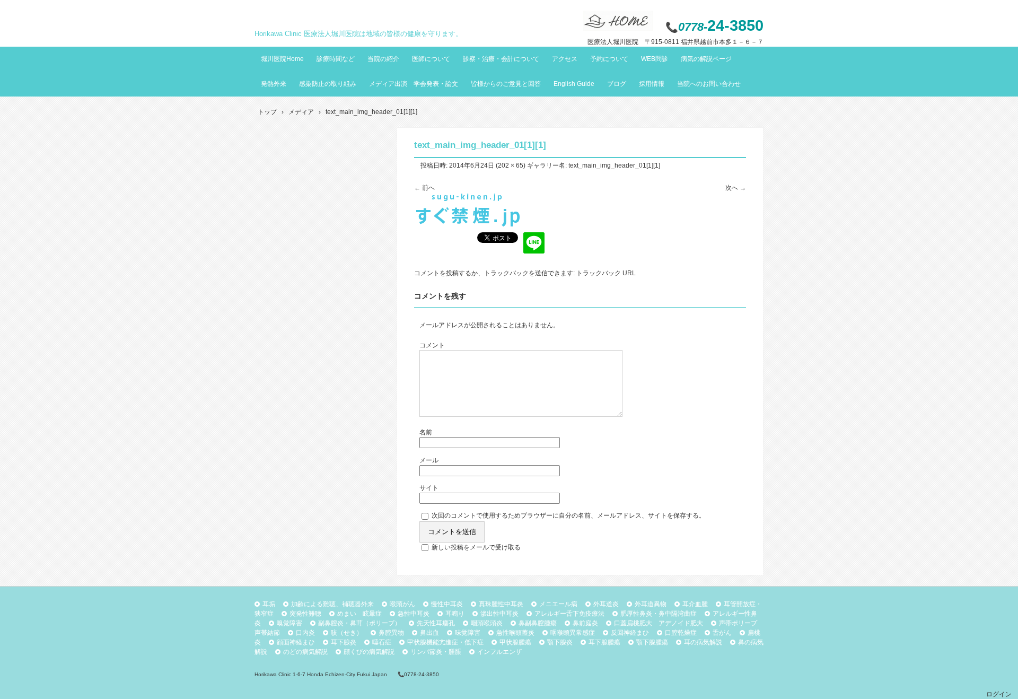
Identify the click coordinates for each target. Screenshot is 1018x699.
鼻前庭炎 (585, 623)
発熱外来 (273, 84)
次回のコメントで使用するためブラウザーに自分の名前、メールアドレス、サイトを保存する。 (568, 515)
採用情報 (651, 84)
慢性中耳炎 (447, 604)
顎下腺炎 (560, 642)
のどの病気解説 (305, 652)
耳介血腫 (695, 604)
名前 (425, 432)
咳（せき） (347, 632)
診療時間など (336, 59)
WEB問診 (654, 59)
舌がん (722, 632)
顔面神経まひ (296, 642)
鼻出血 (429, 632)
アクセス (564, 59)
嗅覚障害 (289, 623)
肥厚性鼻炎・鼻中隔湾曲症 (658, 613)
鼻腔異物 (391, 632)
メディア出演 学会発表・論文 (413, 84)
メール (428, 460)
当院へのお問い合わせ (709, 84)
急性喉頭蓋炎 (515, 632)
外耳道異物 (650, 604)
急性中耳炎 (413, 613)
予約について (609, 59)
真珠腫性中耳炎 (501, 604)
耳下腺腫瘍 (604, 642)
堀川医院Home (282, 59)
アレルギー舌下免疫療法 (569, 613)
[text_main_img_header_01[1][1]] (467, 225)
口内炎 (305, 632)
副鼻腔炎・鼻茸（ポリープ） (359, 623)
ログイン (999, 694)
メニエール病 (558, 604)
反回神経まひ (630, 632)
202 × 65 (510, 165)
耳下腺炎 (343, 642)
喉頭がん (402, 604)
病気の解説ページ (706, 59)
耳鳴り (454, 613)
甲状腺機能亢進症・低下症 (445, 642)
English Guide (574, 84)
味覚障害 (467, 632)
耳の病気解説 (703, 642)
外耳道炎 (606, 604)
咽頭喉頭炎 (487, 623)
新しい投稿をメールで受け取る (476, 547)
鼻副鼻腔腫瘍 (538, 623)
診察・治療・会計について (501, 59)
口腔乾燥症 (681, 632)
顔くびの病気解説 (369, 652)
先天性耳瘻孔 (436, 623)
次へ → (735, 187)
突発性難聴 (305, 613)
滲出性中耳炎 (499, 613)
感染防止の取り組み (327, 84)
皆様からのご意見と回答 (506, 84)
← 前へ (424, 187)
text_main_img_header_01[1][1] (614, 165)
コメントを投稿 (436, 273)
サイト (428, 488)
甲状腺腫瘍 (515, 642)
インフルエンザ (499, 652)
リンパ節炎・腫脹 (435, 652)
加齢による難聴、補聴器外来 (332, 604)
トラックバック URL (606, 273)
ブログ (616, 84)
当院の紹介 (383, 59)
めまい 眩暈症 (359, 613)
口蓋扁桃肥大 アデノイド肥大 (658, 623)
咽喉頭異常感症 (572, 632)
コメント (432, 345)
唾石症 (381, 642)
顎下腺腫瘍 (652, 642)
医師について (431, 59)
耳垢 (268, 604)
